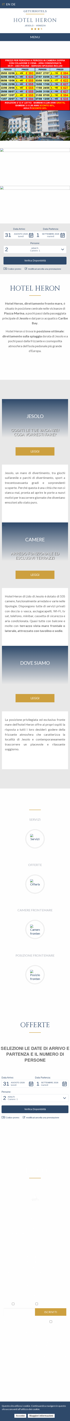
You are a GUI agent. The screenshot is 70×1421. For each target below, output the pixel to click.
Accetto (20, 1415)
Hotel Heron (47, 1304)
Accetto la (18, 1321)
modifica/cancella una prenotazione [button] (44, 269)
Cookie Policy (28, 1356)
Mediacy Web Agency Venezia (46, 1359)
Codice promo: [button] (15, 269)
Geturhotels (24, 1304)
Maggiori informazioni (41, 1415)
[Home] (35, 24)
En (8, 4)
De (13, 4)
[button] (19, 235)
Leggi (35, 451)
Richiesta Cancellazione (52, 1356)
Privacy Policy (25, 1321)
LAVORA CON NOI (35, 1332)
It (3, 4)
